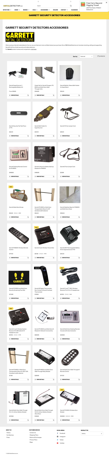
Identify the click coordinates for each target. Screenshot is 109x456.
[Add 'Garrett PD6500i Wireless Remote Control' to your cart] (27, 257)
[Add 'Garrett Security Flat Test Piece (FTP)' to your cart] (27, 136)
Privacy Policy (33, 439)
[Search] (70, 5)
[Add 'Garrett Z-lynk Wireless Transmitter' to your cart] (52, 257)
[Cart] (104, 5)
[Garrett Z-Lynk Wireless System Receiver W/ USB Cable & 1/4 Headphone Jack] (19, 316)
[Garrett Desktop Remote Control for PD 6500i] (19, 154)
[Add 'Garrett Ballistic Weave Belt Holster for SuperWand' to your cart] (78, 95)
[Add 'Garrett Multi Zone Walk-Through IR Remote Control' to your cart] (78, 379)
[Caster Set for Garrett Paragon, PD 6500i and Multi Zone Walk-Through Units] (44, 73)
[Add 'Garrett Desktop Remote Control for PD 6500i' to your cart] (27, 176)
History (8, 432)
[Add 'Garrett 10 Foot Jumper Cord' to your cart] (78, 136)
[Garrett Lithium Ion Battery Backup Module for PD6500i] (44, 154)
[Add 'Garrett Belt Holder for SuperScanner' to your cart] (52, 136)
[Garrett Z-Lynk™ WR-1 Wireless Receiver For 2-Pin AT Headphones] (70, 276)
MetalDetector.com (13, 453)
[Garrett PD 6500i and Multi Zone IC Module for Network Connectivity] (44, 316)
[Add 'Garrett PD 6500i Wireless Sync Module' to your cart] (78, 420)
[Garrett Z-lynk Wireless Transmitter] (44, 235)
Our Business (10, 435)
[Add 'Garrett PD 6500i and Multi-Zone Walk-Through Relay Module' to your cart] (52, 379)
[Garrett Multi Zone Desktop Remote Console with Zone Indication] (70, 316)
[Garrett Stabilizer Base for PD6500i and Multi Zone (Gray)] (70, 194)
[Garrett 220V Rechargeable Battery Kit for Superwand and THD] (70, 235)
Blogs (31, 442)
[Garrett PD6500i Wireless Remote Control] (19, 235)
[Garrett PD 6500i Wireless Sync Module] (70, 397)
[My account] (101, 5)
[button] (17, 95)
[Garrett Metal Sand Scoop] (19, 194)
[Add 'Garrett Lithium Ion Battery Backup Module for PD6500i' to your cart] (52, 176)
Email (84, 433)
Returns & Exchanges (36, 437)
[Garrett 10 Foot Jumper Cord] (70, 113)
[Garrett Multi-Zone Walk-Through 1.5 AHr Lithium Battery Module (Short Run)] (44, 397)
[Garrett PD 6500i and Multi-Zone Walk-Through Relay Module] (44, 357)
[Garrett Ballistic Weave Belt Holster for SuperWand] (70, 73)
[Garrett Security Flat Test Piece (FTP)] (19, 113)
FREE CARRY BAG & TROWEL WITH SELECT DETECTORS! (54, 1)
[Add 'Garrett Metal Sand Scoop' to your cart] (27, 217)
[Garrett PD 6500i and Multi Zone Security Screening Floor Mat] (19, 276)
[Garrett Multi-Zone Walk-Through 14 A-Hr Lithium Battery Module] (19, 397)
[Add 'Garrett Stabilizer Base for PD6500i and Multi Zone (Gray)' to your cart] (78, 217)
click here (33, 49)
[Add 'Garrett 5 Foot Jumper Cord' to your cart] (78, 176)
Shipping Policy (34, 435)
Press (8, 437)
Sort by (75, 56)
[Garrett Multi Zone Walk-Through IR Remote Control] (70, 357)
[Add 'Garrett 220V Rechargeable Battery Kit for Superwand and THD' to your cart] (78, 257)
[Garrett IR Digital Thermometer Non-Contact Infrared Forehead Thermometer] (44, 276)
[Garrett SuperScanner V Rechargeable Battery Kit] (19, 73)
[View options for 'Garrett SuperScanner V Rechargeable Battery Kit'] (28, 95)
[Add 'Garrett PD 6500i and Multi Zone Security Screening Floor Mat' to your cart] (27, 298)
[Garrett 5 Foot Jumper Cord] (70, 154)
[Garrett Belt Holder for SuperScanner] (44, 113)
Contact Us (33, 432)
